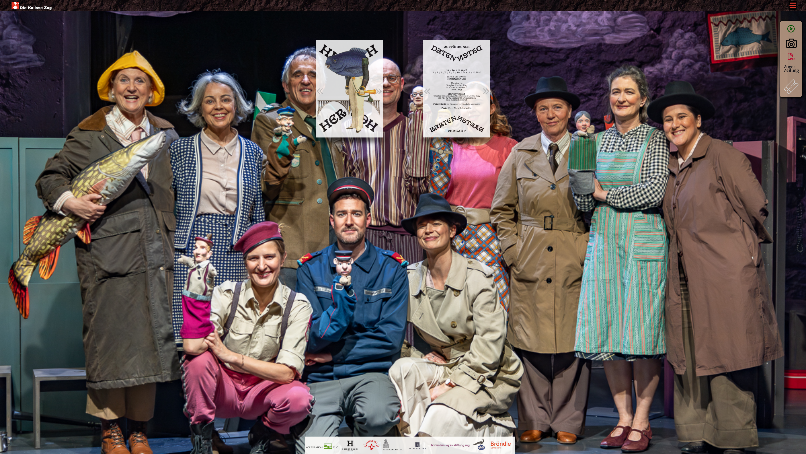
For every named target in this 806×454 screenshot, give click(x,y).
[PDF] (791, 56)
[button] (319, 91)
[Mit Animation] (791, 28)
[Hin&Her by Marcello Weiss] (791, 47)
